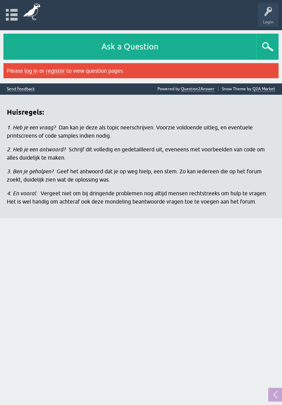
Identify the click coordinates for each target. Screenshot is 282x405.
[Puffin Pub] (31, 11)
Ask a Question (130, 46)
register (55, 71)
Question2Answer (198, 88)
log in (31, 71)
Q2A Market (263, 88)
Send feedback (21, 89)
